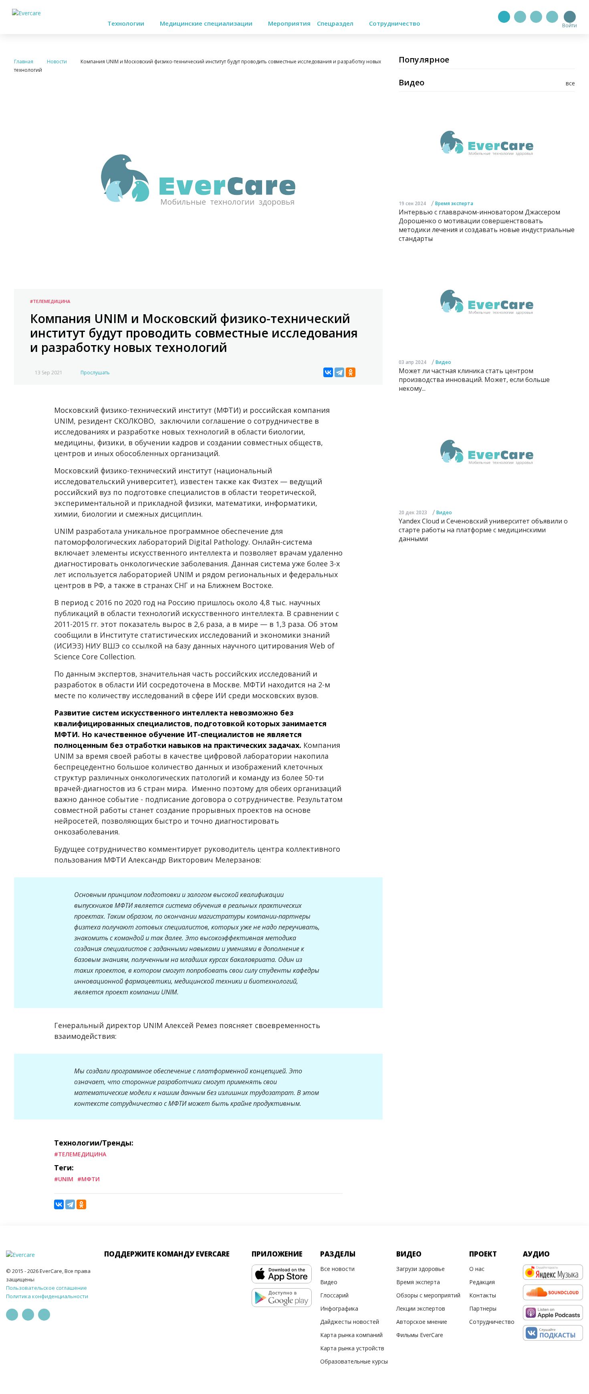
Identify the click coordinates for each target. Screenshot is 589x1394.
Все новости (337, 1269)
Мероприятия (289, 23)
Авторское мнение (421, 1321)
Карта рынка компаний (351, 1335)
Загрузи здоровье (420, 1269)
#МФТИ (88, 1179)
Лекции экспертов (420, 1308)
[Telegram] (520, 17)
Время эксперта (454, 203)
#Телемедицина (50, 301)
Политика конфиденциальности (47, 1296)
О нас (476, 1269)
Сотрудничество (394, 23)
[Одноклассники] (350, 372)
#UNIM (63, 1179)
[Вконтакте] (536, 17)
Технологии (126, 23)
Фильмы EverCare (419, 1335)
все (570, 83)
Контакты (482, 1295)
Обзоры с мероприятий (428, 1295)
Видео (443, 362)
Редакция (482, 1282)
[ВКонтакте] (328, 372)
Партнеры (482, 1308)
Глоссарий (334, 1295)
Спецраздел (336, 23)
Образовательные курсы (354, 1361)
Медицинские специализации (207, 23)
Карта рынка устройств (352, 1348)
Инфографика (339, 1308)
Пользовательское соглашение (46, 1287)
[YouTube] (552, 17)
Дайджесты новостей (349, 1321)
